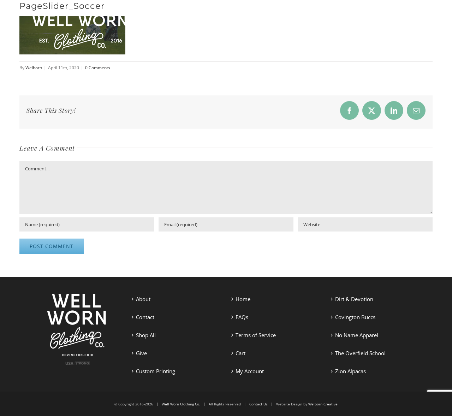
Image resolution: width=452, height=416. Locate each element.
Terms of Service (256, 335)
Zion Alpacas (350, 371)
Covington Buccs (355, 317)
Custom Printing (155, 371)
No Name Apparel (356, 335)
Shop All (146, 335)
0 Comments (97, 68)
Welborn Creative (323, 404)
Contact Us (258, 404)
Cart (240, 353)
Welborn (33, 68)
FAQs (242, 317)
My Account (250, 371)
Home (243, 299)
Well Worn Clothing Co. (181, 404)
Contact (145, 317)
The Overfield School (360, 353)
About (143, 299)
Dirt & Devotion (354, 299)
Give (141, 353)
